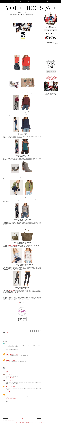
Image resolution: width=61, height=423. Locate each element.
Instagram (25, 304)
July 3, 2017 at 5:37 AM (11, 360)
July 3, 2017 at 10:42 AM (12, 386)
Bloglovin (18, 304)
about (20, 1)
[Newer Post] (5, 419)
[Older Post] (39, 419)
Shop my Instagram (30, 1)
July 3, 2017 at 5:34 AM (14, 354)
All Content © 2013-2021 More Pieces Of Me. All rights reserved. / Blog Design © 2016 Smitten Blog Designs (30, 422)
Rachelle (24, 305)
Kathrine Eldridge (8, 354)
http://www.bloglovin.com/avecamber (11, 398)
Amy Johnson (7, 380)
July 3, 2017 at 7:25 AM (13, 380)
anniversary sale (26, 92)
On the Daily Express (11, 377)
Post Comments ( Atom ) (12, 420)
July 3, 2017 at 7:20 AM (12, 374)
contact (48, 1)
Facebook (22, 304)
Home (22, 418)
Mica (6, 343)
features (40, 1)
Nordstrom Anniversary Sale (21, 42)
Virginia (7, 360)
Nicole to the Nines (8, 391)
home (14, 1)
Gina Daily (7, 374)
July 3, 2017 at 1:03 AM (10, 343)
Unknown (7, 386)
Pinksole (7, 371)
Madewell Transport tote (13, 245)
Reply (6, 352)
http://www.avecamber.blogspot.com (11, 397)
